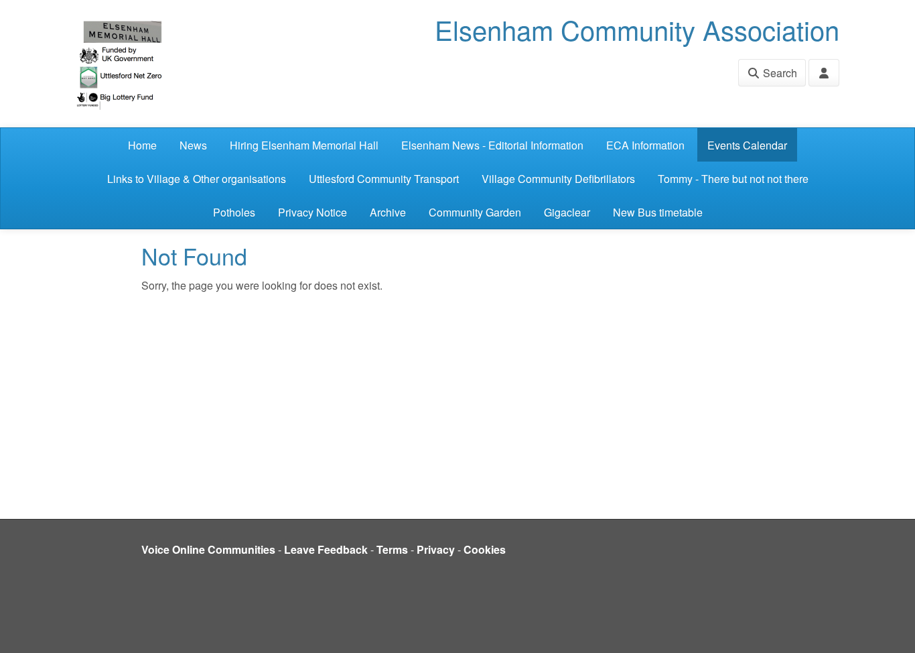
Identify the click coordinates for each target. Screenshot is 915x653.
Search (778, 72)
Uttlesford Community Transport (384, 178)
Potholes (234, 212)
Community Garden (475, 212)
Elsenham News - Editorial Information (492, 145)
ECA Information (645, 145)
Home (142, 145)
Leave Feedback (326, 549)
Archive (388, 212)
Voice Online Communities (208, 549)
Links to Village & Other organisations (196, 178)
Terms (392, 549)
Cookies (485, 549)
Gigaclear (567, 212)
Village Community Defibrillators (558, 178)
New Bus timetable (658, 212)
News (193, 145)
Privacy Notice (312, 212)
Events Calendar (747, 145)
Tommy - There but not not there (733, 178)
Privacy (436, 549)
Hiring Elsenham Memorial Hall (304, 145)
